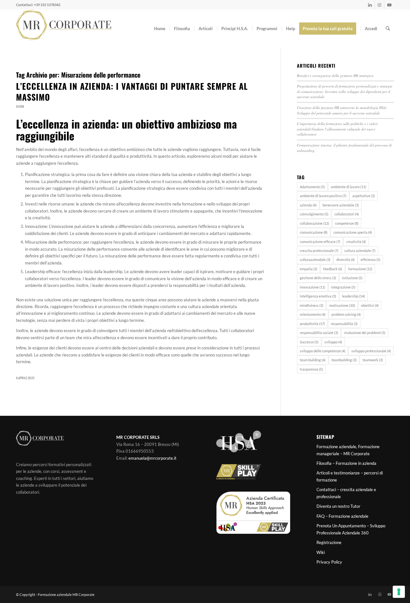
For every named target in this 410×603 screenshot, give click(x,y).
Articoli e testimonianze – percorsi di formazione (349, 476)
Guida (20, 106)
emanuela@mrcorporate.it (152, 458)
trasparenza (311, 369)
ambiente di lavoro (348, 187)
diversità (345, 259)
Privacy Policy (329, 562)
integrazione (343, 287)
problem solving (346, 314)
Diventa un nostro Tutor (338, 506)
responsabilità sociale (319, 333)
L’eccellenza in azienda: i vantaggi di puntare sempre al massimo (132, 91)
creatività (356, 241)
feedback (332, 269)
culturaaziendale (315, 259)
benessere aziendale (341, 205)
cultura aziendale (359, 250)
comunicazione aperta (352, 232)
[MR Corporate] (64, 28)
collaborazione (314, 223)
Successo (309, 342)
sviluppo (333, 342)
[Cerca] (387, 28)
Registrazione (328, 542)
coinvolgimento (314, 214)
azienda (308, 205)
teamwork (373, 360)
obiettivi (370, 305)
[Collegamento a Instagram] (379, 5)
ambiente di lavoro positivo (323, 196)
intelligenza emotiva (318, 296)
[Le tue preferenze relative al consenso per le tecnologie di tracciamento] (399, 592)
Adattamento (312, 187)
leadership (353, 296)
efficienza (370, 259)
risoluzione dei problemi (364, 333)
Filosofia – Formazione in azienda (346, 463)
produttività (312, 324)
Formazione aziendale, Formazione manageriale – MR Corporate (348, 450)
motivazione (342, 305)
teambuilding (344, 360)
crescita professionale (319, 250)
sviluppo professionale (371, 351)
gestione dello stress (318, 278)
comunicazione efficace (320, 241)
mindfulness (311, 305)
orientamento (312, 314)
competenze (346, 223)
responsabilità (344, 324)
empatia (308, 269)
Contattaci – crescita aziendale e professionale (346, 493)
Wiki (320, 552)
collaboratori (346, 214)
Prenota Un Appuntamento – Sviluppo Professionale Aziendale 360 (350, 529)
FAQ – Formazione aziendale (342, 516)
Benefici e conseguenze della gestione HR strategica (335, 75)
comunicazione (313, 232)
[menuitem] (159, 28)
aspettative (363, 196)
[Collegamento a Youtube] (389, 5)
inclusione (352, 278)
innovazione (312, 287)
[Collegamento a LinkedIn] (369, 5)
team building (312, 360)
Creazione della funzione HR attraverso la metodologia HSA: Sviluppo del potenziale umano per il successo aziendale (342, 110)
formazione (360, 269)
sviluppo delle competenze (322, 351)
